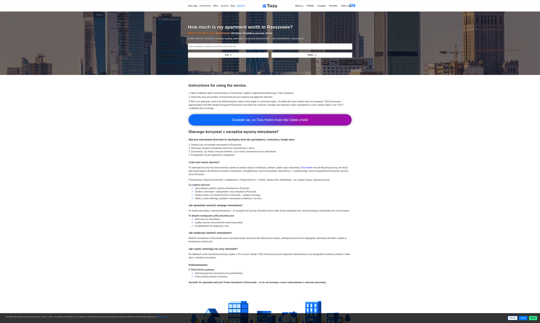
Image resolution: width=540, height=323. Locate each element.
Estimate (241, 6)
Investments (205, 6)
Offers (216, 6)
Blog (233, 6)
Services (224, 6)
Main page (192, 6)
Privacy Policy (162, 317)
